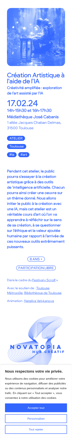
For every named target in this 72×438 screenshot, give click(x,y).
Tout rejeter (36, 429)
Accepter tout (36, 407)
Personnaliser (36, 418)
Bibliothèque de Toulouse (43, 293)
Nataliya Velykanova (39, 301)
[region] (36, 401)
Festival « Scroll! (44, 280)
